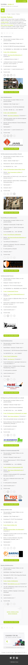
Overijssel (6, 282)
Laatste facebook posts (18, 69)
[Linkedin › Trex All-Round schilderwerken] (11, 258)
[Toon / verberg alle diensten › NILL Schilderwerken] (15, 62)
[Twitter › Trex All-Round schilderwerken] (5, 258)
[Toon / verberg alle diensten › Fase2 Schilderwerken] (15, 366)
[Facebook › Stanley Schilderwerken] (8, 604)
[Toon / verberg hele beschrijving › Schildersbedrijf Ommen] (15, 299)
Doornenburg (12, 43)
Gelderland (6, 43)
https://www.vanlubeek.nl (13, 416)
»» (12, 33)
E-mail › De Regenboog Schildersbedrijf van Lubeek (15, 413)
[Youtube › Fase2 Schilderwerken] (14, 379)
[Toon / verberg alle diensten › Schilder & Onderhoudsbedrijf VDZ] (15, 479)
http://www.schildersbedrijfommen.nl (16, 294)
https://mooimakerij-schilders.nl (15, 172)
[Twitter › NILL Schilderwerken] (5, 75)
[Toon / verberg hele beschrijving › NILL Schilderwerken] (15, 59)
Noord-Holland (7, 347)
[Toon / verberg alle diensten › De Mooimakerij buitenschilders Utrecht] (15, 181)
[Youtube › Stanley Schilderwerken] (14, 604)
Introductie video (8, 187)
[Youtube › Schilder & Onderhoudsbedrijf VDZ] (14, 491)
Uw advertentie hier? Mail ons (14, 647)
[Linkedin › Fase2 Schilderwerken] (11, 379)
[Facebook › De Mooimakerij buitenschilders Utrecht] (8, 194)
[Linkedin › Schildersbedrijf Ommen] (11, 316)
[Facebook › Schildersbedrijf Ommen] (8, 316)
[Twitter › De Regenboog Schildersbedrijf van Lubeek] (5, 435)
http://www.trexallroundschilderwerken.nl (17, 237)
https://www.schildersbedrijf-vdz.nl (15, 470)
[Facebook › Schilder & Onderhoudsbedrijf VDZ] (8, 491)
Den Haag (12, 572)
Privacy (16, 661)
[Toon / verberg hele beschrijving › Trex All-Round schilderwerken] (15, 241)
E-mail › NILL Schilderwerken (10, 52)
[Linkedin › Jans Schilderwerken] (11, 136)
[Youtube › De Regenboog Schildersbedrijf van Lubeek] (14, 435)
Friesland (6, 457)
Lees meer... (21, 28)
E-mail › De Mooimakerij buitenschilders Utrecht (14, 169)
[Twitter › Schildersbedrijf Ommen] (5, 316)
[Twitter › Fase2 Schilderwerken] (5, 379)
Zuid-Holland (6, 572)
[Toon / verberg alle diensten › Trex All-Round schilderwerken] (15, 245)
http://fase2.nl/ (11, 359)
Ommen (11, 282)
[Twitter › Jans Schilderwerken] (5, 136)
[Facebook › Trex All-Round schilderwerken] (8, 258)
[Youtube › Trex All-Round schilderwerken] (14, 258)
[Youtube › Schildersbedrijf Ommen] (14, 316)
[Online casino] (14, 632)
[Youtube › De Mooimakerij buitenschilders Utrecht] (14, 194)
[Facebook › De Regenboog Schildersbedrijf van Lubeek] (8, 435)
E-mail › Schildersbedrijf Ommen (11, 291)
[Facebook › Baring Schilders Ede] (8, 548)
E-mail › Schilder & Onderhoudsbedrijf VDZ (13, 467)
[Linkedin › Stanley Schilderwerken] (11, 604)
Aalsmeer (13, 347)
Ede (10, 104)
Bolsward (11, 457)
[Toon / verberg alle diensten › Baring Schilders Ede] (15, 538)
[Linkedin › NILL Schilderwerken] (11, 75)
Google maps (19, 43)
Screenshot (7, 56)
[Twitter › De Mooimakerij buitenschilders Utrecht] (5, 194)
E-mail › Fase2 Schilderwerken (10, 356)
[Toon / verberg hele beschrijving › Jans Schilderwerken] (15, 119)
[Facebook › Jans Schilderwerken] (8, 136)
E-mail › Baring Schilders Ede (10, 525)
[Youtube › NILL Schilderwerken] (14, 75)
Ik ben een (21, 1)
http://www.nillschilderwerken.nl (15, 55)
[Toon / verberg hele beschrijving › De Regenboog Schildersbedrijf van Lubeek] (15, 419)
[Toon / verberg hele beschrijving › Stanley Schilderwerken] (15, 587)
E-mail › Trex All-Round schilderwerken (12, 234)
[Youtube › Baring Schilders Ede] (14, 548)
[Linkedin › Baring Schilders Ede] (11, 548)
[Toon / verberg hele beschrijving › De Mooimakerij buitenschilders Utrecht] (15, 177)
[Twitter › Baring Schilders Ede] (5, 548)
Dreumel (11, 404)
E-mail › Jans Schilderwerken (10, 112)
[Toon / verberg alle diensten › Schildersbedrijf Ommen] (15, 303)
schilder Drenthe (4, 22)
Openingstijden (8, 126)
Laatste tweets (7, 69)
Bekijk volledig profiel (11, 92)
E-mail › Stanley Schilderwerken (11, 581)
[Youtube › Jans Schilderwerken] (14, 136)
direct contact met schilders (7, 25)
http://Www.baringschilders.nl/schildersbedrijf (14, 529)
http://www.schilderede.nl (13, 115)
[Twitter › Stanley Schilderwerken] (5, 604)
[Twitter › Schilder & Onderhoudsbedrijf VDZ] (5, 491)
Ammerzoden (12, 224)
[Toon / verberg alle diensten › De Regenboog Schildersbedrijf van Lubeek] (15, 422)
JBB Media (13, 661)
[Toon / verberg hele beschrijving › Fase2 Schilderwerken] (15, 362)
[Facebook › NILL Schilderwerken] (8, 75)
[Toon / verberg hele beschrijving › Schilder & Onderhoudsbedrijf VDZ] (15, 475)
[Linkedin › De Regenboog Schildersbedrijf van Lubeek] (11, 435)
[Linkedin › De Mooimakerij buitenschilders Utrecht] (11, 194)
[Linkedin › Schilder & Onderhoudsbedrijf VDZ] (11, 491)
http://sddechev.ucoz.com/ (14, 583)
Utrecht (5, 160)
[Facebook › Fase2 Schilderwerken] (8, 379)
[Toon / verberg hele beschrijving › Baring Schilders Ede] (15, 534)
